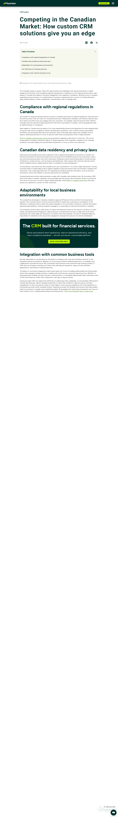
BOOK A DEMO (104, 3)
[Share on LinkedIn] (86, 42)
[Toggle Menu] (113, 3)
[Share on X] (96, 42)
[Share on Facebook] (91, 42)
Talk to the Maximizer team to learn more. (78, 291)
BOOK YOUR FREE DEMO (59, 241)
